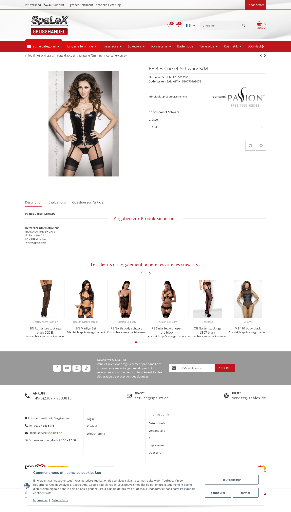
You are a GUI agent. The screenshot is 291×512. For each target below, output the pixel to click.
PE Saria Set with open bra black (166, 330)
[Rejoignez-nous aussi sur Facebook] (57, 368)
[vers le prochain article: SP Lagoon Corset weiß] (261, 55)
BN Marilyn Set (85, 328)
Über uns (155, 452)
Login (90, 419)
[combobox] (207, 127)
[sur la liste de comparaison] (250, 146)
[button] (169, 25)
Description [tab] (33, 202)
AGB (151, 438)
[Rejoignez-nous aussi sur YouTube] (67, 368)
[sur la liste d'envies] (261, 146)
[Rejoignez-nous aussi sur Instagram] (76, 368)
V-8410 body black (247, 328)
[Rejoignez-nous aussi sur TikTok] (86, 368)
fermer (245, 492)
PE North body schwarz (125, 328)
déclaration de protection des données (122, 376)
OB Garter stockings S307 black (206, 330)
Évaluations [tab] (57, 202)
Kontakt (92, 426)
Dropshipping (96, 433)
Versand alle (157, 431)
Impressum (40, 500)
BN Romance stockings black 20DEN (44, 330)
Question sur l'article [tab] (87, 202)
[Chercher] (245, 25)
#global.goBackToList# (39, 55)
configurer (218, 492)
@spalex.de (54, 433)
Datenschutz (60, 500)
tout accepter (232, 479)
